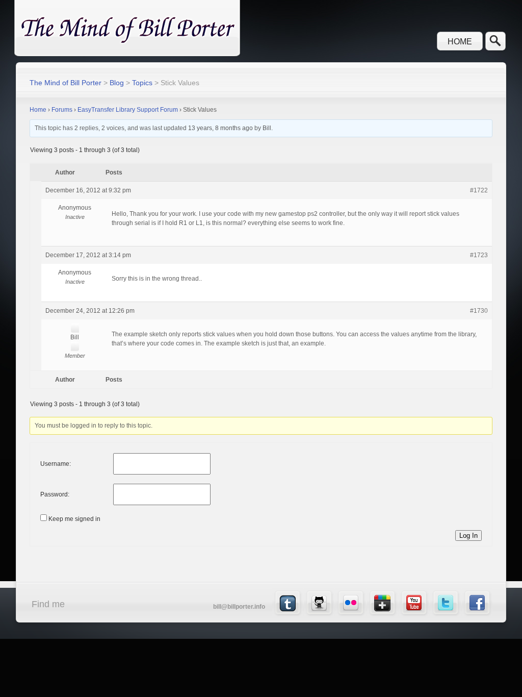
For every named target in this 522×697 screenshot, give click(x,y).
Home (460, 41)
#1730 (479, 310)
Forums (61, 109)
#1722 (479, 190)
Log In (468, 535)
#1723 (479, 255)
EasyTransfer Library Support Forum (127, 109)
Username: (55, 463)
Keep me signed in (74, 518)
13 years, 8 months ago (220, 128)
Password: (54, 494)
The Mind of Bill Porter (65, 83)
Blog (117, 83)
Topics (142, 83)
